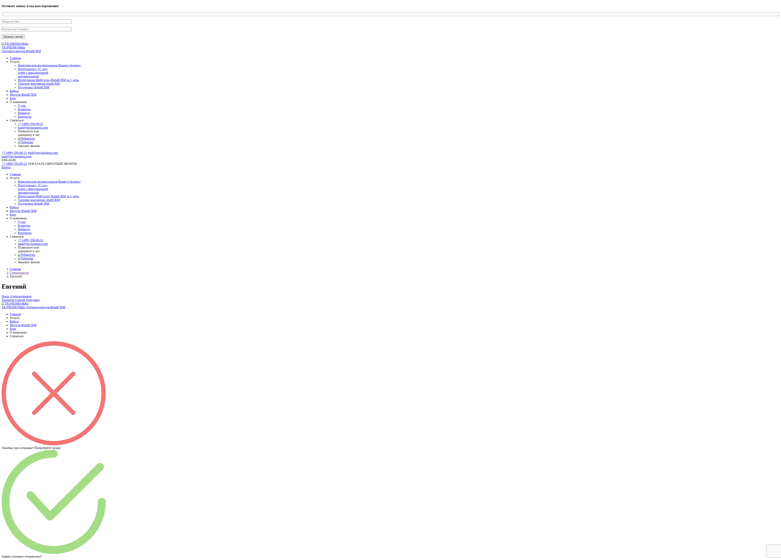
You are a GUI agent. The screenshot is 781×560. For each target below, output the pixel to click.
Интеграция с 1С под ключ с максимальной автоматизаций (33, 72)
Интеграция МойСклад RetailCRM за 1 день (48, 80)
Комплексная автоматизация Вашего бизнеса (49, 65)
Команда (24, 113)
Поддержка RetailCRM (33, 87)
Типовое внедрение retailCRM (39, 83)
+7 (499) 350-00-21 (30, 124)
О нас (22, 105)
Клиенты (24, 109)
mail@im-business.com (33, 127)
